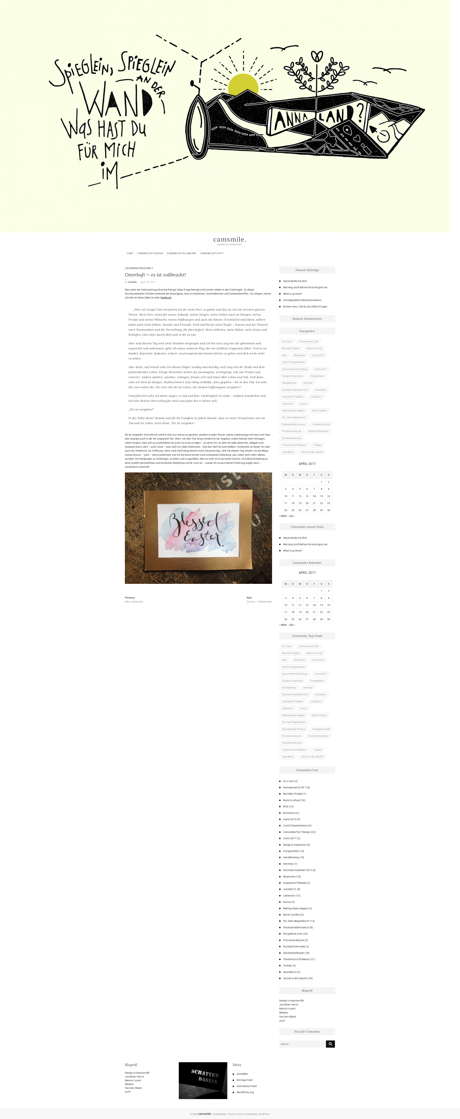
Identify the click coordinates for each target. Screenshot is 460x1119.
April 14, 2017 (148, 282)
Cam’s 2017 (321, 369)
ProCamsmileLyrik (291, 431)
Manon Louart (287, 1008)
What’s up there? (292, 293)
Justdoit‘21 (316, 396)
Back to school (314, 348)
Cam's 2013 (318, 355)
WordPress (264, 1114)
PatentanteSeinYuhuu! (293, 424)
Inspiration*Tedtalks (292, 396)
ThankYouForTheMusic (294, 445)
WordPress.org (245, 1092)
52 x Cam (287, 341)
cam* (130, 253)
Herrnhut (308, 383)
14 (314, 496)
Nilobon (283, 1012)
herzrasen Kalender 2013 (295, 390)
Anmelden (242, 1073)
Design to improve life (291, 1000)
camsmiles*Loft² (212, 253)
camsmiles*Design (150, 253)
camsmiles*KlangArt (181, 253)
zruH (282, 1020)
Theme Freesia (235, 1114)
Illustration (320, 390)
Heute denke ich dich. (295, 281)
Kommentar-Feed (247, 1086)
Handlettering (289, 383)
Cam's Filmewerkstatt (293, 362)
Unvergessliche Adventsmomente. (302, 300)
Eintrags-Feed (245, 1080)
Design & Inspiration (292, 376)
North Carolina (319, 410)
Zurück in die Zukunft (312, 452)
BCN (284, 355)
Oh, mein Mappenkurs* (294, 417)
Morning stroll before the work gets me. (305, 287)
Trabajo (318, 445)
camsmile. (230, 239)
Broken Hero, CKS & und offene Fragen (305, 306)
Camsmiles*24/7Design (295, 369)
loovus (303, 403)
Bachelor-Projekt (290, 348)
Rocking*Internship (318, 431)
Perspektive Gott (321, 424)
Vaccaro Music (287, 1016)
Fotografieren (317, 376)
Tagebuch (166, 297)
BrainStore (299, 355)
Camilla (132, 282)
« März (283, 515)
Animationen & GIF (309, 341)
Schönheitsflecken (138, 268)
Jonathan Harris (288, 1004)
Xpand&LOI (288, 452)
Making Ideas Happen (293, 410)
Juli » (292, 515)
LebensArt (287, 403)
